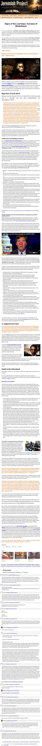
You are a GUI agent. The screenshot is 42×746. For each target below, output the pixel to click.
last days (37, 564)
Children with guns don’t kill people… (7, 559)
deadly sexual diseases (7, 85)
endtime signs (22, 564)
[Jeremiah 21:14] (21, 555)
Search (36, 17)
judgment (33, 564)
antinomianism (11, 564)
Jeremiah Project (5, 15)
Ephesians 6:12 (26, 319)
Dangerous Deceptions (7, 17)
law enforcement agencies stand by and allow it (25, 220)
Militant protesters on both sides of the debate (11, 217)
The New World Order (17, 17)
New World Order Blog (33, 743)
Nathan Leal (9, 334)
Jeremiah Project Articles (24, 741)
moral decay (21, 83)
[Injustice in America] (34, 555)
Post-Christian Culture (33, 15)
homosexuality (15, 146)
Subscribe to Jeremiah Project (34, 741)
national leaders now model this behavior (13, 140)
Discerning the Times (22, 15)
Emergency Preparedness (19, 743)
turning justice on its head (24, 152)
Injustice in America (31, 559)
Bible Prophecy (13, 15)
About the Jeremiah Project (7, 741)
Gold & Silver (26, 743)
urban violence (28, 566)
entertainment (28, 564)
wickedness (38, 566)
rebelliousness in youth (6, 147)
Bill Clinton (16, 564)
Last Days (4, 564)
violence (33, 566)
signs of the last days (18, 566)
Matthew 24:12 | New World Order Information (13, 681)
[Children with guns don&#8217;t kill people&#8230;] (8, 555)
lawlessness (3, 566)
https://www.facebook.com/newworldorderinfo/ (11, 692)
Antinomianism (15, 125)
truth (24, 566)
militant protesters (10, 566)
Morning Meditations (28, 17)
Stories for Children (16, 741)
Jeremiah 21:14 (17, 559)
